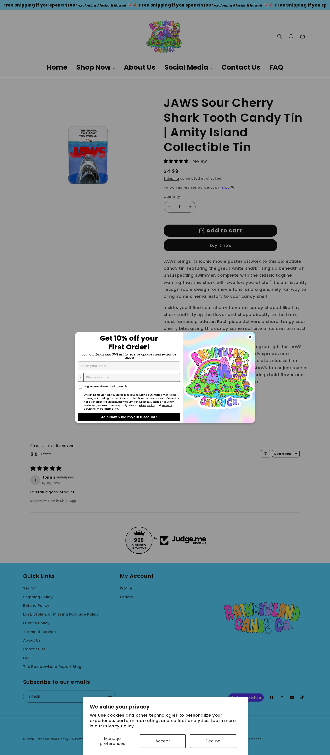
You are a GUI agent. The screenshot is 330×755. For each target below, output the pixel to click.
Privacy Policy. (119, 726)
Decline (213, 741)
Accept (162, 741)
